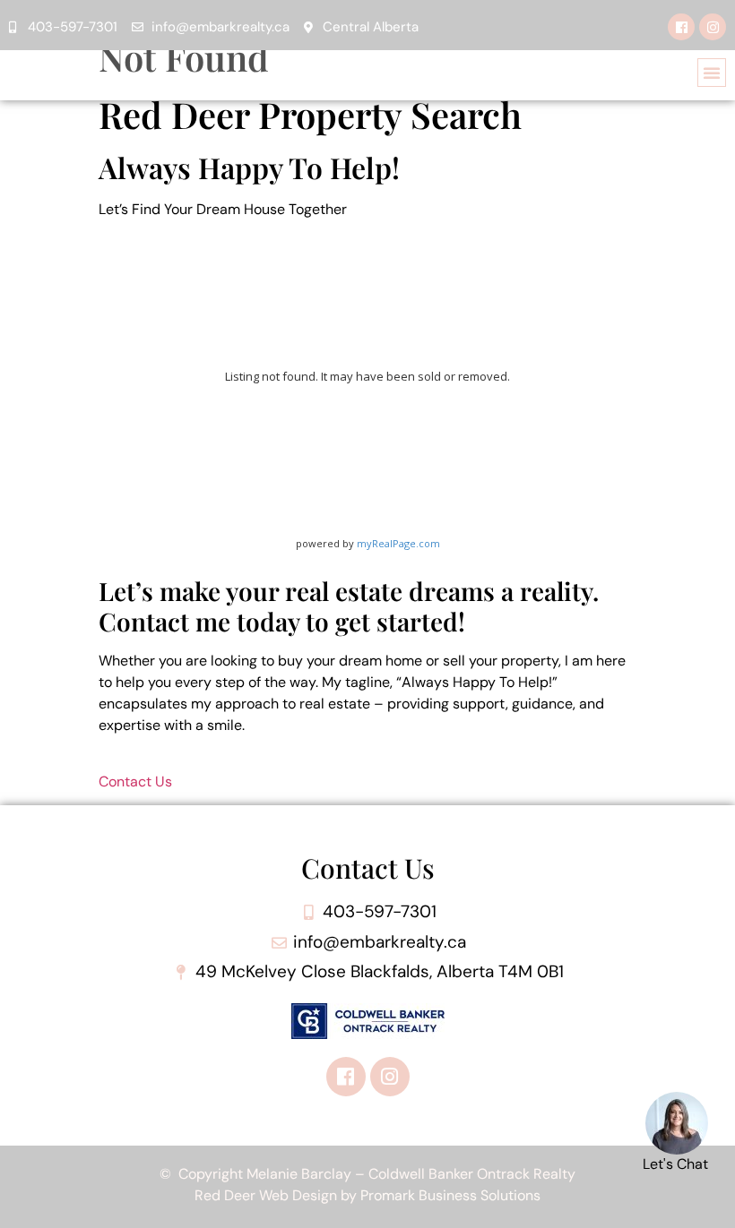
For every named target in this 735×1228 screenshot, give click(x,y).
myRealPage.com (398, 543)
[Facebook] (681, 26)
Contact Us (135, 781)
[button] (711, 72)
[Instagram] (712, 26)
